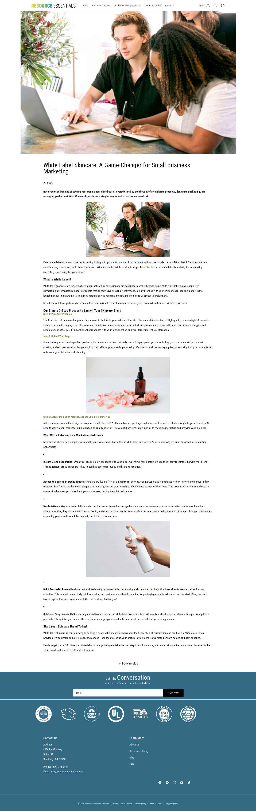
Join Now (173, 692)
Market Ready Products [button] (125, 5)
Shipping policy (172, 803)
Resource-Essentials (93, 803)
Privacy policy (140, 803)
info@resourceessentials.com (67, 771)
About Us (134, 744)
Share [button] (50, 183)
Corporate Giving (138, 751)
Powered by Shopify (110, 803)
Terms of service (156, 803)
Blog (131, 757)
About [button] (168, 5)
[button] (215, 5)
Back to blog (130, 663)
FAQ (131, 764)
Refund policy (126, 803)
